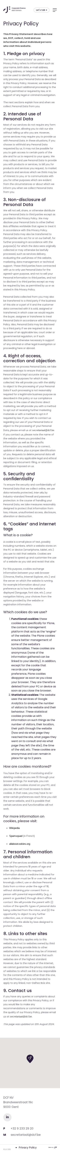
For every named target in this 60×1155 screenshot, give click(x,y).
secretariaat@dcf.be (43, 430)
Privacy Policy (28, 1147)
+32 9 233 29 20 (22, 1128)
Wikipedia (14, 828)
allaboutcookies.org (19, 843)
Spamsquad (15, 835)
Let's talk (40, 10)
